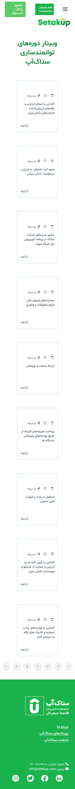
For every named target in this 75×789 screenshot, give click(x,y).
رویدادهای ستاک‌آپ (54, 733)
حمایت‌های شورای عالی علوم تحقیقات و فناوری (40, 302)
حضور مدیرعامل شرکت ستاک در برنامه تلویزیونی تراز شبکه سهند (39, 239)
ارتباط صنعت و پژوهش (40, 366)
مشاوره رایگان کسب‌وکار (17, 9)
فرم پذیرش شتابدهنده (45, 9)
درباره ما (63, 726)
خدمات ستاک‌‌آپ (56, 740)
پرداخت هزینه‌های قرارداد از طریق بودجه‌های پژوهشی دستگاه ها (37, 436)
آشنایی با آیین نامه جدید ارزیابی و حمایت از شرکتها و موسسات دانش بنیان (37, 567)
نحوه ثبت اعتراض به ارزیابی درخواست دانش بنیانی (37, 171)
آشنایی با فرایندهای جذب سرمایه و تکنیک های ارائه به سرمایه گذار (38, 632)
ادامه (24, 126)
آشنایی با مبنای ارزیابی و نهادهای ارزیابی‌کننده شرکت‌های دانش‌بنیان (39, 108)
